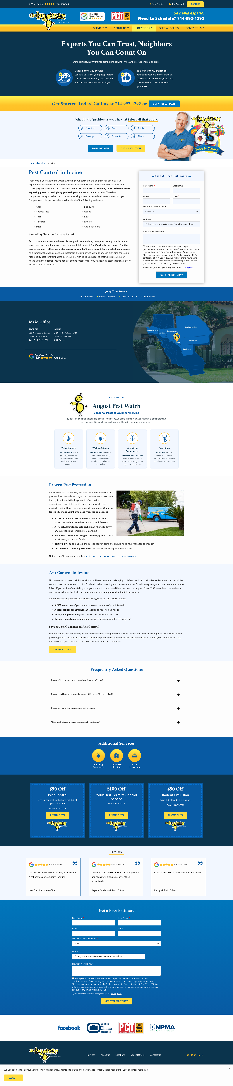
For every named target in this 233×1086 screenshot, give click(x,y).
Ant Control (149, 296)
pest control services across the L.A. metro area (110, 556)
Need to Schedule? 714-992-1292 (171, 18)
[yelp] (202, 1055)
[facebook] (188, 1055)
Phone (146, 196)
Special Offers (169, 28)
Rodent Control (107, 296)
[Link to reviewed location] (53, 864)
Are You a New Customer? (155, 206)
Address (147, 219)
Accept (13, 1077)
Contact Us (194, 28)
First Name (148, 185)
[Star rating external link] (88, 4)
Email (175, 196)
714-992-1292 (128, 104)
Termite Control (128, 296)
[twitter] (192, 1055)
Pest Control (86, 296)
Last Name (178, 185)
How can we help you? (153, 231)
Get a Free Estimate (164, 103)
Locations (143, 28)
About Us (120, 28)
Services (99, 28)
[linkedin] (199, 1055)
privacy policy (187, 267)
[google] (195, 1055)
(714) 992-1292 (41, 340)
